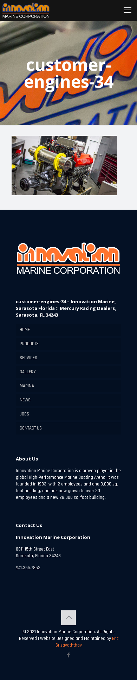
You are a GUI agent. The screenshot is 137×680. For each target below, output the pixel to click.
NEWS (25, 400)
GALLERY (28, 372)
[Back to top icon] (68, 617)
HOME (25, 329)
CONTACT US (31, 428)
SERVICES (28, 358)
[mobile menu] (127, 11)
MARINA (27, 386)
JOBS (24, 414)
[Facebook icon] (68, 655)
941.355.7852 (28, 568)
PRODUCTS (29, 344)
